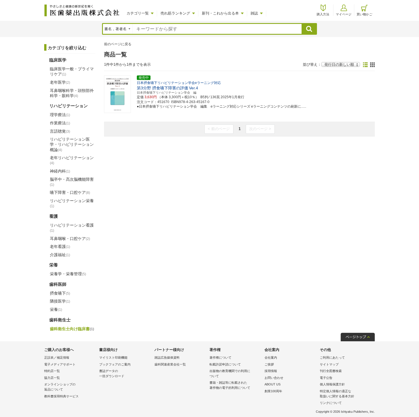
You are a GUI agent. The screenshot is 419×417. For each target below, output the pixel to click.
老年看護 (60, 246)
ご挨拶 (269, 364)
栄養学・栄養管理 (68, 274)
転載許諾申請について (225, 364)
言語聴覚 (60, 131)
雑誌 (254, 13)
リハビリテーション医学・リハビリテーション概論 (72, 144)
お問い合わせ (274, 377)
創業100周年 (273, 391)
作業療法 (60, 123)
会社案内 (271, 357)
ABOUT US (272, 384)
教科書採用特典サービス (61, 396)
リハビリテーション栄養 (72, 203)
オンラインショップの (60, 387)
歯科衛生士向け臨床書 (72, 328)
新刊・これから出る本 (220, 13)
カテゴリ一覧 (138, 13)
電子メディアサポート (60, 364)
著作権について (220, 357)
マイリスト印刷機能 (113, 357)
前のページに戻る (117, 44)
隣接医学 (60, 301)
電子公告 (326, 377)
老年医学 (60, 82)
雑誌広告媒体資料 (167, 357)
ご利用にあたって (332, 357)
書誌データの (111, 373)
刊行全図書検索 (331, 371)
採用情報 (271, 371)
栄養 (56, 309)
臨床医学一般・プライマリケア (72, 71)
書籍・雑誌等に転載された (230, 385)
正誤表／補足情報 (56, 357)
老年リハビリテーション (72, 160)
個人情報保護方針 (332, 384)
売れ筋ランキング (175, 13)
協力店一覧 (52, 377)
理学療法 (60, 114)
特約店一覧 (52, 371)
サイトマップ (329, 364)
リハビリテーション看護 (72, 228)
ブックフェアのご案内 (115, 364)
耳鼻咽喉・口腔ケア (70, 238)
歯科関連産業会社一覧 (170, 364)
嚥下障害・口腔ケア (70, 192)
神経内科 (60, 171)
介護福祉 (60, 254)
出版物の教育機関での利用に (230, 373)
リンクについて (331, 402)
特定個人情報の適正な (337, 393)
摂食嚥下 (60, 293)
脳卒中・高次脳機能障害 (72, 182)
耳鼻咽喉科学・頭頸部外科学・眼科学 (72, 93)
